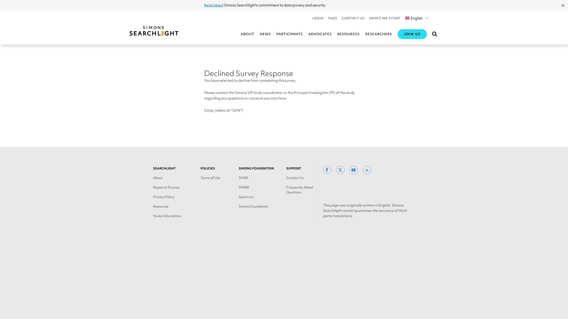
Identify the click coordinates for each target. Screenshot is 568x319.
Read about (213, 5)
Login (317, 18)
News (265, 34)
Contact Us (353, 18)
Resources (348, 34)
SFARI (243, 178)
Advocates (320, 34)
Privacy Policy (163, 197)
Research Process (166, 187)
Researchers (378, 34)
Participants (289, 34)
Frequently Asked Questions (299, 190)
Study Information (167, 216)
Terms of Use (210, 178)
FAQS (332, 18)
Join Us (412, 34)
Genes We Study (384, 18)
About (247, 34)
